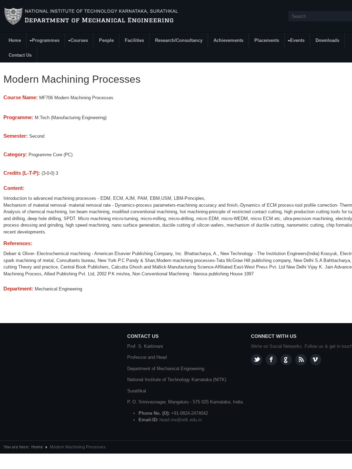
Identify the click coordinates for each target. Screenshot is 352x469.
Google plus (286, 359)
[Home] (92, 16)
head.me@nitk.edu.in (181, 419)
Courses (76, 41)
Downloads (327, 40)
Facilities (134, 40)
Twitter (256, 359)
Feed (301, 359)
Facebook (271, 359)
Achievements (228, 40)
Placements (266, 40)
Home (15, 40)
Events (295, 41)
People (106, 40)
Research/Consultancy (178, 40)
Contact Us (20, 55)
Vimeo (315, 359)
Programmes (43, 41)
